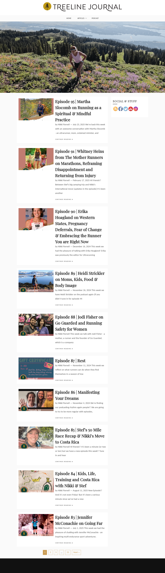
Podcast (95, 18)
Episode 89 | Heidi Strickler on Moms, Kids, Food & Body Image (79, 279)
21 (68, 552)
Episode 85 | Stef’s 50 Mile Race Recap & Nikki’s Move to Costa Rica (79, 435)
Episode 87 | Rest (70, 360)
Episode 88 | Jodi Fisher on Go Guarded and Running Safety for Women (79, 323)
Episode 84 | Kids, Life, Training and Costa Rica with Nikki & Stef (77, 479)
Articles (80, 18)
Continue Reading (63, 139)
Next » (76, 552)
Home (68, 18)
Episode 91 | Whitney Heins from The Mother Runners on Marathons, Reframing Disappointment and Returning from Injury (79, 163)
